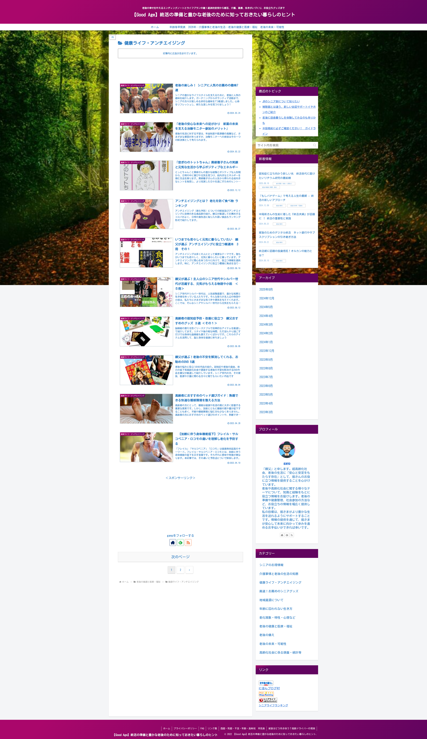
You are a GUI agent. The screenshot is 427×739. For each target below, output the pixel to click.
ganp (287, 463)
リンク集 (212, 728)
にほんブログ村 (269, 688)
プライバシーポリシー (185, 728)
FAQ (202, 728)
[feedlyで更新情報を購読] (180, 542)
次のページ (180, 557)
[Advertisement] (180, 68)
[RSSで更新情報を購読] (188, 542)
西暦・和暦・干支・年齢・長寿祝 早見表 (243, 728)
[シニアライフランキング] (268, 699)
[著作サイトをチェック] (172, 542)
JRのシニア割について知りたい (281, 101)
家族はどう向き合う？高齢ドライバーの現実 (291, 728)
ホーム (166, 728)
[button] (315, 145)
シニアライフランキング (273, 705)
